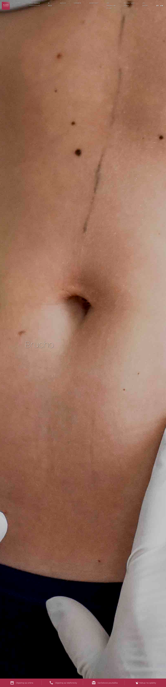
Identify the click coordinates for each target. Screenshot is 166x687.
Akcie (63, 3)
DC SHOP (145, 4)
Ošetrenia (34, 3)
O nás (50, 4)
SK (157, 6)
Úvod (18, 3)
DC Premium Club (111, 5)
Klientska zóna (129, 4)
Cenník (77, 3)
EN (161, 6)
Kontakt (94, 3)
